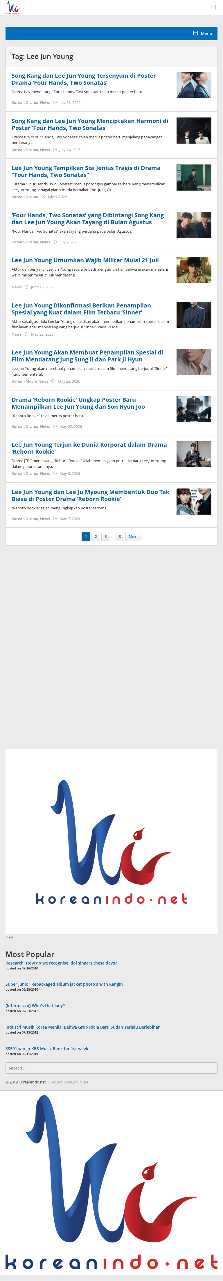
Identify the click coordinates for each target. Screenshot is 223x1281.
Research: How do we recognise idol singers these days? (61, 963)
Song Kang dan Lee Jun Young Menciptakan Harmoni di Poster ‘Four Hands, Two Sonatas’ (90, 124)
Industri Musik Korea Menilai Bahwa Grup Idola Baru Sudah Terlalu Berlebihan (83, 1027)
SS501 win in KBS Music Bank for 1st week (47, 1048)
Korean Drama (25, 102)
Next (133, 536)
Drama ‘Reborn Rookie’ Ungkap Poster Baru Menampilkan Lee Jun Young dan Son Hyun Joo (78, 403)
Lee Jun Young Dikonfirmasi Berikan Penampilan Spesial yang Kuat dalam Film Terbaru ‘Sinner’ (81, 308)
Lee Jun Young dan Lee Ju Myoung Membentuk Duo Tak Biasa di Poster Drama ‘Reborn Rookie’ (90, 495)
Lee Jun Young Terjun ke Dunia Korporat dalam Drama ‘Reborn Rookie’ (89, 448)
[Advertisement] (49, 651)
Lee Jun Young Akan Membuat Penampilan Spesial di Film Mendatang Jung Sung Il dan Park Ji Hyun (87, 355)
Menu (206, 33)
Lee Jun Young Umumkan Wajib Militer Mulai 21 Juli (85, 260)
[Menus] (215, 7)
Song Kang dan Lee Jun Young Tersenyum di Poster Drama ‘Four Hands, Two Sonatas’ (84, 79)
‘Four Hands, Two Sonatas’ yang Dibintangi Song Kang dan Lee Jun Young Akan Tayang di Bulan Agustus (88, 218)
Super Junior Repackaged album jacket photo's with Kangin (64, 984)
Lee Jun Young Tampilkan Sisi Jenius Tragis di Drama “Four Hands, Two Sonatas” (86, 171)
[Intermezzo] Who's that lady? (35, 1005)
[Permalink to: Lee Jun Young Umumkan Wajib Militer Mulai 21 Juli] (194, 269)
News (45, 102)
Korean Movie (24, 381)
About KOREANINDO (70, 1082)
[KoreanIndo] (13, 7)
